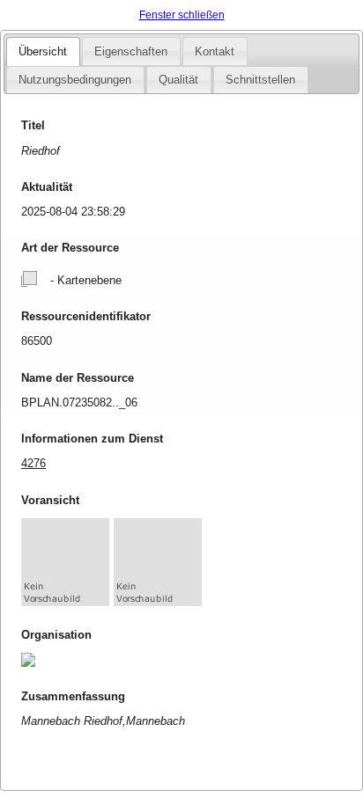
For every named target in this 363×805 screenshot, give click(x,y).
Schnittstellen (260, 79)
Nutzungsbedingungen (75, 79)
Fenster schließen (182, 15)
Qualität (178, 79)
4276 (33, 463)
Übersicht (43, 51)
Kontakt (214, 51)
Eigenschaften (130, 51)
